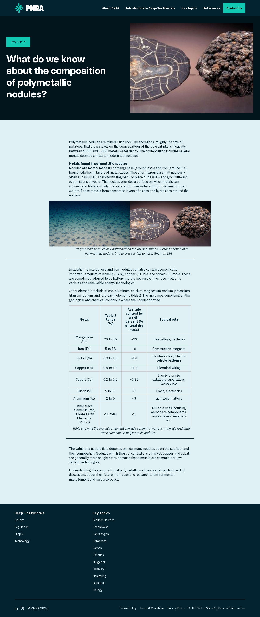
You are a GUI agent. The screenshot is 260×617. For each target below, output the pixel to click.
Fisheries (98, 555)
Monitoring (99, 576)
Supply (19, 534)
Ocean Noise (100, 527)
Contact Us (234, 8)
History (19, 520)
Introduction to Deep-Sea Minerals (150, 8)
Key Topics (189, 8)
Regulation (21, 527)
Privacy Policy (176, 608)
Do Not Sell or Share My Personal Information (216, 608)
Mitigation (99, 562)
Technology (22, 541)
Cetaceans (99, 541)
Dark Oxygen (101, 534)
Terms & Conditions (152, 608)
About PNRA (110, 8)
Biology (97, 590)
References (211, 8)
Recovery (98, 569)
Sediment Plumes (103, 520)
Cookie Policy (128, 608)
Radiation (99, 583)
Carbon (97, 548)
